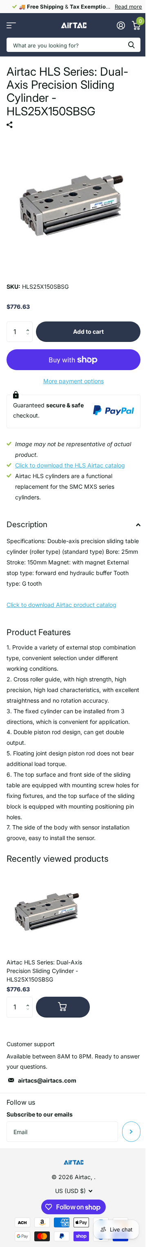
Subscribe (131, 1131)
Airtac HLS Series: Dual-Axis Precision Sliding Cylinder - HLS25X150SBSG (44, 971)
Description (27, 524)
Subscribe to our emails (40, 1114)
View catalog (11, 25)
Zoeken (131, 45)
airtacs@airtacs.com (47, 1080)
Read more (128, 6)
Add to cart (88, 331)
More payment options (73, 380)
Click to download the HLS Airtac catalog (70, 465)
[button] (29, 324)
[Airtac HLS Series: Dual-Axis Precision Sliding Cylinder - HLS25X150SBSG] (48, 910)
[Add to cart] (63, 1007)
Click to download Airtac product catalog (61, 604)
